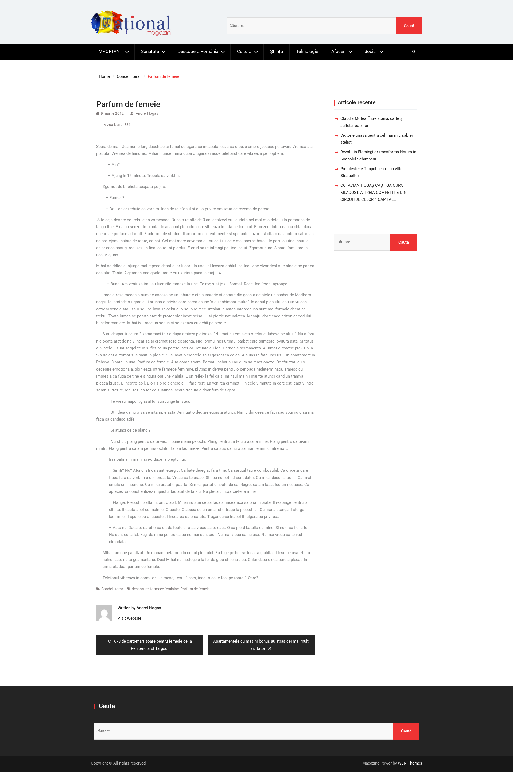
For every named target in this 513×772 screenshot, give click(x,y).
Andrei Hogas (147, 113)
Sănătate (150, 51)
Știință (276, 51)
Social (370, 51)
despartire (140, 589)
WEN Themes (410, 763)
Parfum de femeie (194, 589)
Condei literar (112, 589)
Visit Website (129, 618)
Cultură (244, 51)
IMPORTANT (109, 51)
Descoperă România (198, 51)
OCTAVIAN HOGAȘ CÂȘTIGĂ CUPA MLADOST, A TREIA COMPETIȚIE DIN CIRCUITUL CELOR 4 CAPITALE (373, 192)
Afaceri (338, 51)
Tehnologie (307, 51)
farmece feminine (164, 589)
